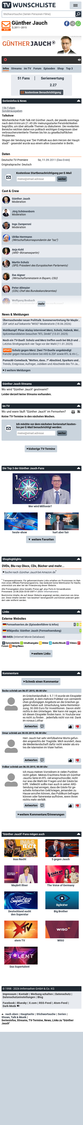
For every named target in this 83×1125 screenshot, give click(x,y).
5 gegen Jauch (61, 859)
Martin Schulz (20, 262)
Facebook (9, 1002)
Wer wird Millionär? (40, 506)
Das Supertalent (20, 966)
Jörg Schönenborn (23, 211)
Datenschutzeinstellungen (19, 997)
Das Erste (63, 159)
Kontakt (23, 994)
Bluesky (22, 1002)
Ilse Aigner (18, 275)
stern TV (19, 940)
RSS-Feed (45, 1002)
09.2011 (51, 159)
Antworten (31, 726)
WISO (60, 940)
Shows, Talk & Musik (14, 1017)
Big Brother (61, 911)
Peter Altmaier (21, 287)
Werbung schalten (42, 994)
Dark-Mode (10, 1006)
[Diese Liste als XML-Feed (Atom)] (79, 411)
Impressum (9, 994)
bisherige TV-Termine (42, 448)
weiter (62, 179)
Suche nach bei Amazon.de (30, 572)
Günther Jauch (21, 198)
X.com (33, 1002)
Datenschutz (63, 994)
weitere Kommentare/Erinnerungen (41, 814)
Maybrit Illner (19, 885)
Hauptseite (27, 1014)
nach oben (11, 1014)
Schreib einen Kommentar (41, 681)
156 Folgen (8, 107)
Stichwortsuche (46, 1014)
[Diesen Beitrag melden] (42, 726)
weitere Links (42, 653)
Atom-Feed (60, 1002)
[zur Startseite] (29, 4)
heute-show (19, 532)
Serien (62, 1014)
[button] (66, 23)
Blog (40, 997)
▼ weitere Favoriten (41, 539)
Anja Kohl (18, 249)
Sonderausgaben (12, 110)
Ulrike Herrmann (22, 236)
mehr (41, 303)
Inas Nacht (19, 859)
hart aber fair (61, 532)
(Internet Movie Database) (26, 636)
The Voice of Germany (60, 885)
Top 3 (69, 68)
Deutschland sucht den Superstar (19, 913)
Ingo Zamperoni (21, 224)
